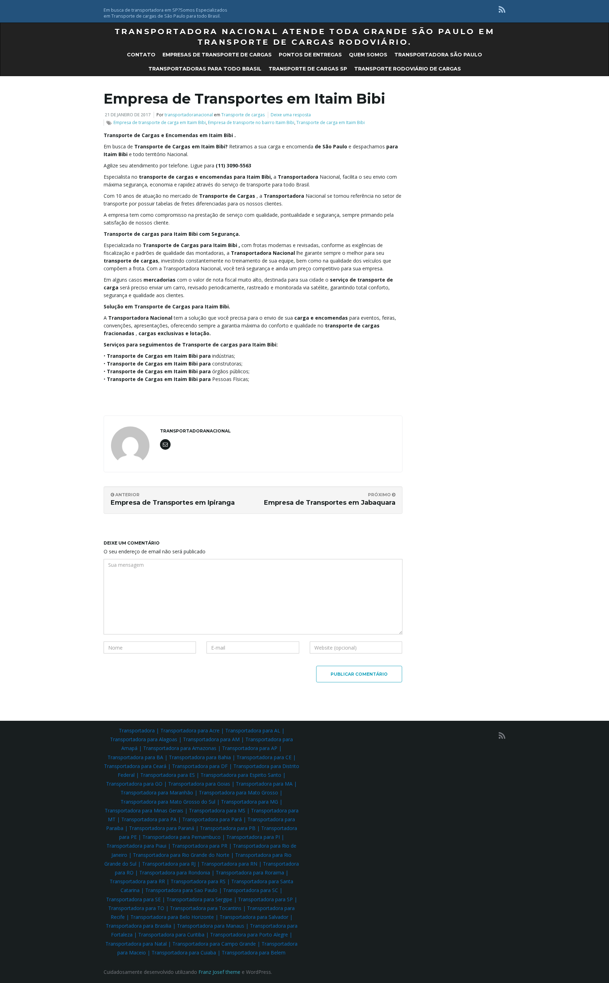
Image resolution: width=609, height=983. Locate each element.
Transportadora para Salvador (254, 917)
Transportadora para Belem (253, 952)
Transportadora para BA (135, 757)
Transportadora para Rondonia (174, 872)
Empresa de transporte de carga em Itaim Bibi (159, 122)
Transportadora (137, 730)
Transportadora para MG (249, 801)
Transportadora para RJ (169, 863)
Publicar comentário (359, 674)
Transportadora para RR (137, 881)
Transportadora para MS (217, 810)
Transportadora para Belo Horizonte (172, 917)
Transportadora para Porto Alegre (249, 934)
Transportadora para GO (134, 783)
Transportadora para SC (250, 890)
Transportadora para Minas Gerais (144, 810)
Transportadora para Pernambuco (181, 837)
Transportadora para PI (253, 837)
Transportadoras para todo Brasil (205, 69)
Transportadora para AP (249, 748)
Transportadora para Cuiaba (184, 952)
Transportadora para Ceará (135, 766)
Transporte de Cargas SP (308, 69)
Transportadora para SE (133, 899)
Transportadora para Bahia (200, 757)
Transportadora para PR (199, 845)
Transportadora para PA (149, 819)
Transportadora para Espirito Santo (241, 775)
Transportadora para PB (228, 828)
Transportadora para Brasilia (138, 925)
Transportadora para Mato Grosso (238, 792)
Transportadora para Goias (199, 783)
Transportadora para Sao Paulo (181, 890)
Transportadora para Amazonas (179, 748)
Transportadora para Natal (136, 943)
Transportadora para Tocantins (205, 908)
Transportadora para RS (198, 881)
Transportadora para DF (200, 766)
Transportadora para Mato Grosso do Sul (168, 801)
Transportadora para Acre (190, 730)
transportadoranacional (189, 115)
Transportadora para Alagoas (143, 739)
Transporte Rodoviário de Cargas (407, 69)
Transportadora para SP (265, 899)
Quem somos (368, 54)
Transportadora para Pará (212, 819)
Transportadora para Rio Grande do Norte (181, 855)
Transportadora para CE (263, 757)
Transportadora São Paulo (438, 54)
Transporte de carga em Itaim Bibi (330, 122)
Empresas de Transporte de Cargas (217, 54)
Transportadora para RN (229, 863)
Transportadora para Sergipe (199, 899)
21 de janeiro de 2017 (127, 115)
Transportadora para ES (167, 775)
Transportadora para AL (252, 730)
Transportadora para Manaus (210, 925)
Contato (141, 54)
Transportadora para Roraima (250, 872)
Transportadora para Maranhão (157, 792)
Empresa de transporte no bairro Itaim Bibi (251, 122)
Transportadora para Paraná (161, 828)
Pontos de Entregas (310, 54)
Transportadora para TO (136, 908)
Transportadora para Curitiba (171, 934)
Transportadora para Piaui (136, 845)
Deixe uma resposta (291, 115)
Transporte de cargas (243, 115)
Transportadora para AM (211, 739)
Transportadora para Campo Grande (214, 943)
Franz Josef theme (219, 972)
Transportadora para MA (264, 783)
